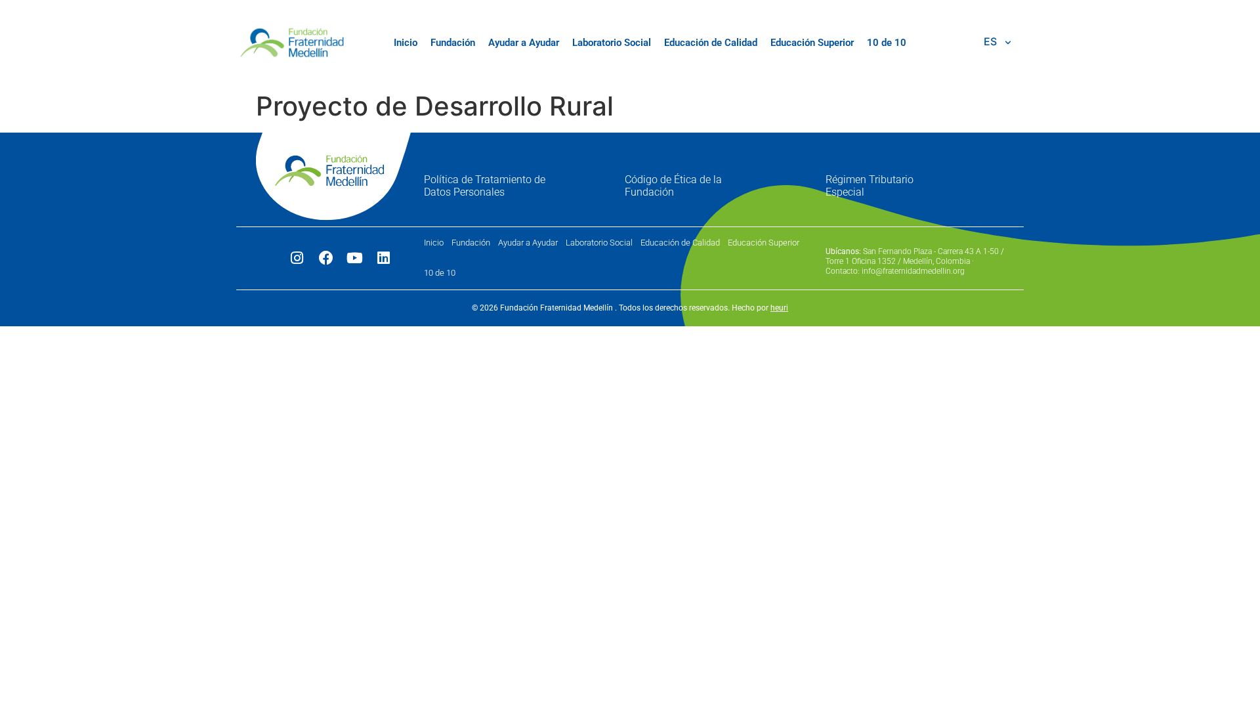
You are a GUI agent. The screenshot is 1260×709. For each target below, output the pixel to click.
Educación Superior (812, 43)
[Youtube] (355, 258)
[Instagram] (297, 258)
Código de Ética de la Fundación (673, 185)
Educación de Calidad (710, 43)
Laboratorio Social (611, 43)
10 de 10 (886, 43)
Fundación (452, 43)
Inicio (405, 43)
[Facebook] (326, 258)
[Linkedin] (383, 258)
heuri (779, 307)
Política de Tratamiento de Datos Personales (484, 185)
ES (990, 41)
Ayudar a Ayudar (523, 43)
